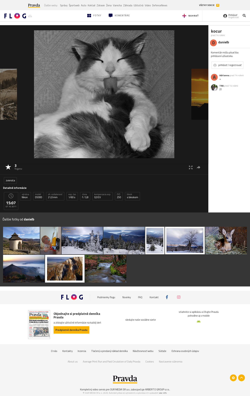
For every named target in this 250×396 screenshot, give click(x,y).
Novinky (126, 297)
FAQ (140, 297)
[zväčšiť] (191, 167)
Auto (83, 5)
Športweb (74, 5)
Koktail (91, 5)
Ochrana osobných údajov (185, 351)
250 (119, 196)
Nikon (25, 196)
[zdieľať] (198, 167)
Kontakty (67, 351)
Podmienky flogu (106, 297)
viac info (163, 392)
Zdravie (101, 5)
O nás (54, 351)
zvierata (10, 180)
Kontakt (154, 297)
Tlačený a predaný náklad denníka (109, 351)
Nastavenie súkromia (170, 361)
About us (73, 361)
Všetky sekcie (207, 5)
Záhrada (127, 5)
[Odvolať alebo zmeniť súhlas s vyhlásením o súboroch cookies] (233, 377)
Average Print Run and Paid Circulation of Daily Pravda (111, 361)
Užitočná (138, 5)
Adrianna (224, 75)
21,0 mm (55, 196)
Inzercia (82, 351)
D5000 (38, 196)
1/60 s (72, 196)
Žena (109, 5)
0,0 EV (102, 196)
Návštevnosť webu (143, 351)
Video (148, 5)
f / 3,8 (85, 196)
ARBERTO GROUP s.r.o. (157, 389)
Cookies (149, 361)
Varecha (117, 5)
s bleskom (132, 196)
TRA (221, 85)
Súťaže (162, 351)
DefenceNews (159, 5)
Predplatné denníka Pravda (71, 330)
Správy (64, 5)
